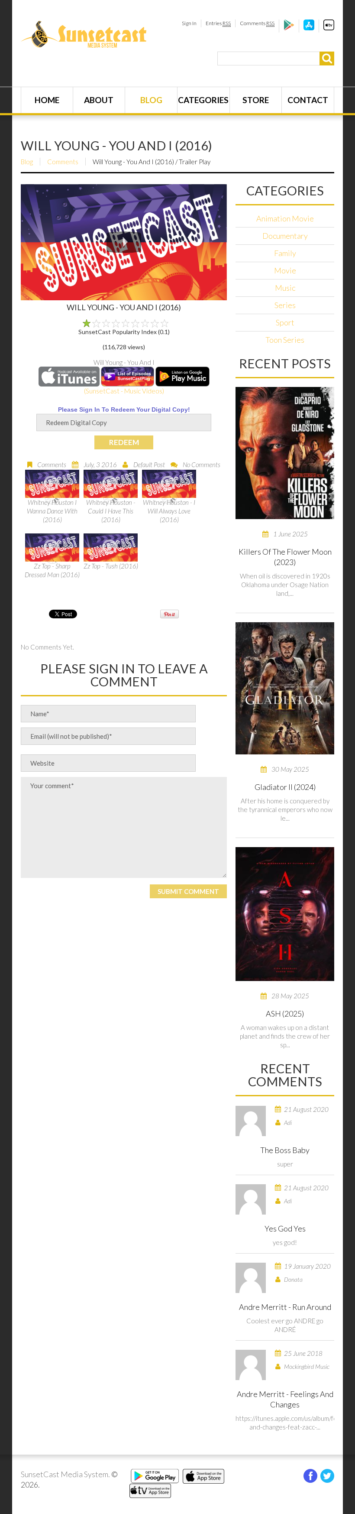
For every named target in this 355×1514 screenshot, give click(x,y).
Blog (151, 100)
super (285, 1164)
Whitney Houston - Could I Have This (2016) (111, 510)
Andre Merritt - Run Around (285, 1307)
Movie (285, 270)
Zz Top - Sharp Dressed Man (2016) (52, 570)
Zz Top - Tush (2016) (111, 566)
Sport (285, 322)
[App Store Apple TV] (328, 28)
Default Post (149, 464)
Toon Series (284, 339)
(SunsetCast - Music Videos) (124, 391)
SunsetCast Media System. (65, 1474)
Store (255, 100)
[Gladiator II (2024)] (285, 688)
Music (285, 287)
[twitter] (327, 1476)
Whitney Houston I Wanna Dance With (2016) (52, 510)
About (98, 100)
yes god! (285, 1242)
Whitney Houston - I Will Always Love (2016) (169, 510)
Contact (307, 100)
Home (47, 100)
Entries (218, 23)
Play (123, 242)
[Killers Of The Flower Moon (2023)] (285, 453)
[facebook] (310, 1476)
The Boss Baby (285, 1150)
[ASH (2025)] (285, 914)
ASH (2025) (285, 1013)
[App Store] (308, 28)
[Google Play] (289, 28)
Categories (203, 100)
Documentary (285, 235)
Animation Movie (285, 218)
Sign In (189, 23)
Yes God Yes (285, 1228)
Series (285, 305)
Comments (257, 23)
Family (285, 253)
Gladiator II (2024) (285, 787)
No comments (201, 464)
